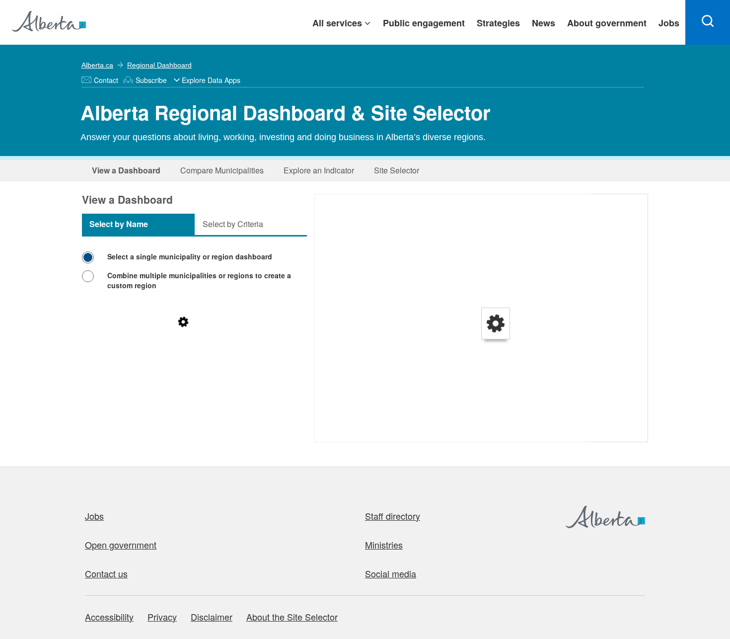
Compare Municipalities (222, 170)
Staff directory (392, 515)
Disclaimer (211, 616)
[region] (482, 318)
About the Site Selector (292, 616)
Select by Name (118, 224)
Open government (120, 544)
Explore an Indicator (319, 170)
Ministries (384, 544)
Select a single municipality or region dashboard (189, 256)
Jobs (94, 515)
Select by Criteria (233, 224)
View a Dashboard (126, 170)
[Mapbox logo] (340, 433)
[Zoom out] (327, 221)
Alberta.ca (97, 65)
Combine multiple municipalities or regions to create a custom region (199, 280)
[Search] (707, 22)
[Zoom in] (327, 206)
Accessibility (109, 616)
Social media (390, 573)
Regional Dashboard (159, 65)
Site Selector (396, 170)
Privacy (162, 616)
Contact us (106, 573)
